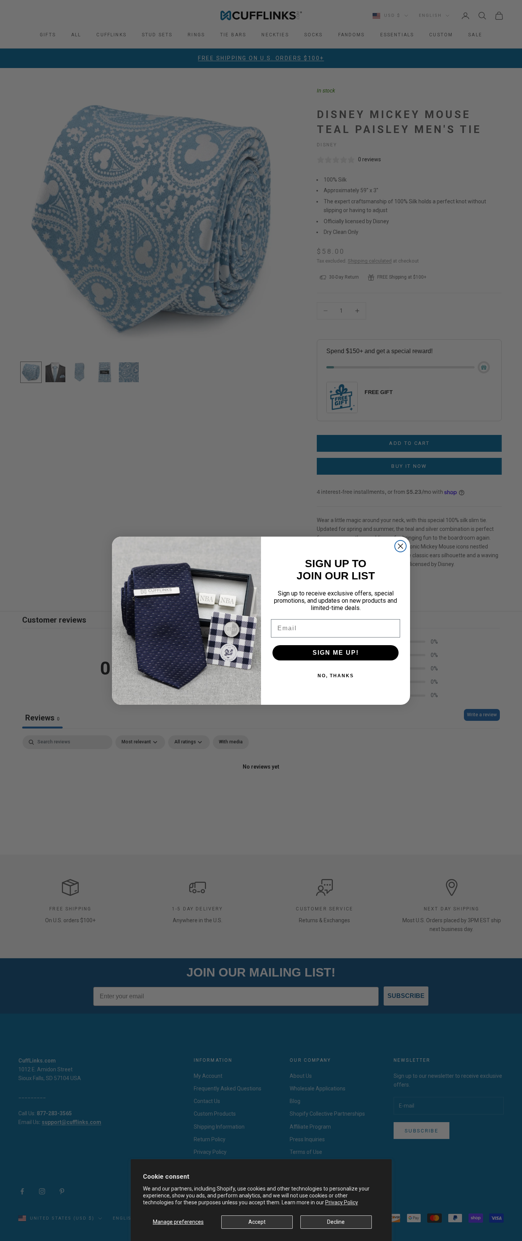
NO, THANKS (336, 675)
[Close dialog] (400, 546)
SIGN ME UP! (336, 652)
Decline (336, 1222)
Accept (257, 1222)
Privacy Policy (341, 1202)
